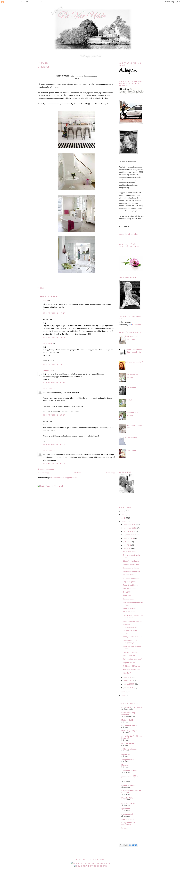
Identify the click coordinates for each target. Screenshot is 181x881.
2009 (124, 692)
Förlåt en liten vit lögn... (132, 669)
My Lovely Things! (129, 731)
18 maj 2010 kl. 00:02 (54, 415)
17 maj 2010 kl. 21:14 (54, 337)
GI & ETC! (43, 66)
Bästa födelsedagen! (131, 561)
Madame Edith (127, 720)
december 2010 (130, 524)
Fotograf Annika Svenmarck (128, 824)
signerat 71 (47, 370)
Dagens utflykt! (129, 663)
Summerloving (128, 599)
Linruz (45, 301)
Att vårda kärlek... (130, 612)
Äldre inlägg (110, 473)
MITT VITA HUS (127, 743)
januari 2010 (129, 688)
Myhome (125, 765)
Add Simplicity (127, 819)
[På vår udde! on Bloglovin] (128, 846)
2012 (124, 514)
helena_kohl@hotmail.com (129, 234)
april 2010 (128, 677)
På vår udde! (48, 389)
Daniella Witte (127, 798)
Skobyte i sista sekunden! (133, 637)
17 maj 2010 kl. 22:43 (54, 383)
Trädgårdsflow (127, 760)
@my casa (125, 809)
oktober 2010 (129, 531)
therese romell (127, 814)
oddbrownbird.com (129, 749)
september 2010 (130, 535)
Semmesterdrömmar (131, 568)
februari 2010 (129, 684)
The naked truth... (130, 589)
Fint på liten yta (129, 656)
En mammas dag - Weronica (128, 714)
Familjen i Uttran (128, 803)
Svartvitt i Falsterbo (130, 652)
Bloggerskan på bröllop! (132, 621)
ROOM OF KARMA (129, 725)
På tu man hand (129, 551)
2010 (124, 521)
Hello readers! (130, 387)
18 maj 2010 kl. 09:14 (54, 463)
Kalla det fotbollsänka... (132, 571)
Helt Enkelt (126, 754)
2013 (124, 511)
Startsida (77, 473)
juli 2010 (127, 542)
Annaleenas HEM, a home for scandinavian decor (131, 778)
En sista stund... (131, 450)
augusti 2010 (129, 538)
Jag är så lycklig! (129, 582)
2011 (124, 518)
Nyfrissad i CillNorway (131, 666)
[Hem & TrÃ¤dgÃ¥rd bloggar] (90, 866)
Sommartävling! (131, 438)
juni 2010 (127, 545)
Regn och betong (130, 608)
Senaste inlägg (43, 473)
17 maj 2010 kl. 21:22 (54, 364)
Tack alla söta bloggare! (132, 578)
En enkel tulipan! (129, 575)
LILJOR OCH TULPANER (131, 707)
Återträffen (127, 595)
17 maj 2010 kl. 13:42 (54, 313)
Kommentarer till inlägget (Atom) (64, 478)
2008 (124, 695)
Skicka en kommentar (46, 469)
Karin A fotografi (128, 785)
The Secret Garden (129, 770)
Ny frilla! (128, 400)
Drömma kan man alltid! (132, 659)
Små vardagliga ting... (131, 564)
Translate (137, 325)
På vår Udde (91, 8)
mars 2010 (128, 681)
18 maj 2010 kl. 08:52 (54, 445)
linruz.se (125, 828)
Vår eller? (127, 673)
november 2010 (130, 528)
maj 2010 (127, 549)
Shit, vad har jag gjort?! (134, 362)
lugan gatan (47, 343)
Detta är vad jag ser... (131, 585)
